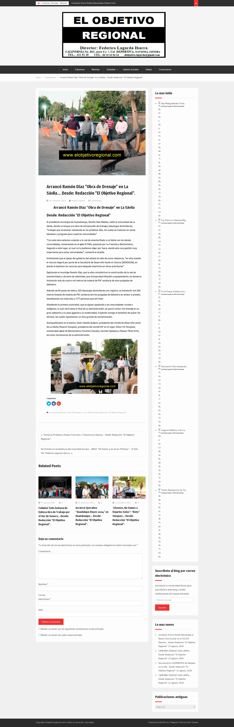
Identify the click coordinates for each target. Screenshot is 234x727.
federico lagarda (78, 200)
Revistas (96, 69)
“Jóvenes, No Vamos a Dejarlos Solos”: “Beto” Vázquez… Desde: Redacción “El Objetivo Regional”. (126, 516)
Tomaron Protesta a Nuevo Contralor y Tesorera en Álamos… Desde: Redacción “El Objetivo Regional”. (87, 436)
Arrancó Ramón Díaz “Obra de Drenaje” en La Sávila (71, 412)
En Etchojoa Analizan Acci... (173, 291)
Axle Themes (192, 722)
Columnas (80, 69)
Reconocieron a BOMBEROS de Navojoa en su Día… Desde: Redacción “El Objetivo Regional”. (176, 667)
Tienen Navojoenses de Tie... (174, 490)
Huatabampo (97, 200)
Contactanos (165, 69)
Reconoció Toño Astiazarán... (174, 366)
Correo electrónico (44, 597)
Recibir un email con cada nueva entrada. (61, 635)
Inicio (65, 69)
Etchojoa (182, 294)
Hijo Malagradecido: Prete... (173, 103)
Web (40, 609)
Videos (149, 69)
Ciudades (111, 69)
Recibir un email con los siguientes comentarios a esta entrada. (72, 628)
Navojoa (182, 106)
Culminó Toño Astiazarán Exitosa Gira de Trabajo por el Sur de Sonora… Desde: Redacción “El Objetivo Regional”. (54, 516)
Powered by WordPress (158, 722)
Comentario (44, 551)
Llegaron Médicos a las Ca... (173, 430)
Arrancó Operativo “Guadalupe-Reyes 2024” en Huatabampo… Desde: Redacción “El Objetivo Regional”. (92, 516)
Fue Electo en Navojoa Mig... (174, 220)
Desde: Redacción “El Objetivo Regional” (109, 412)
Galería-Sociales (131, 69)
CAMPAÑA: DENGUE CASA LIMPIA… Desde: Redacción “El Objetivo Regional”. (174, 654)
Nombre (43, 584)
